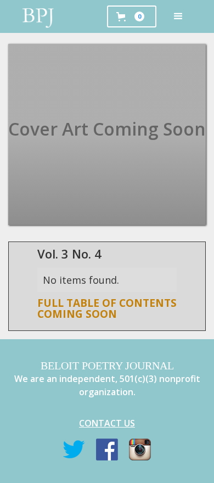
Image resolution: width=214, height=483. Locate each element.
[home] (38, 16)
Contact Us (107, 423)
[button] (178, 16)
